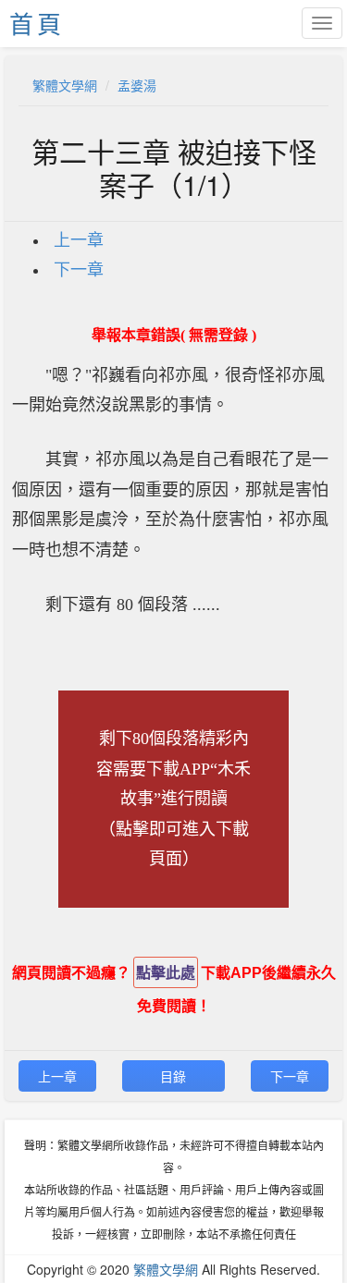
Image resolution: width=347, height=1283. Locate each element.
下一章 (79, 270)
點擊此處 (165, 973)
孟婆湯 (137, 85)
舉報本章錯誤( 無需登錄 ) (174, 335)
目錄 (173, 1076)
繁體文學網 (64, 85)
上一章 (79, 240)
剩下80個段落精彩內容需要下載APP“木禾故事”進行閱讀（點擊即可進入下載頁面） (173, 798)
